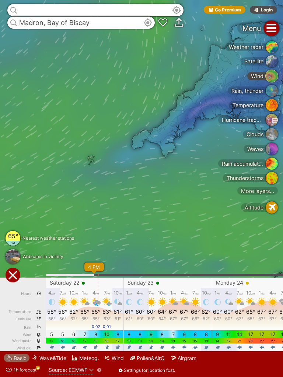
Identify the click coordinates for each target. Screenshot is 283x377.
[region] (141, 188)
